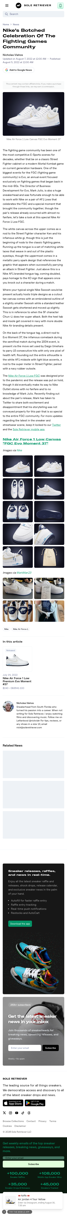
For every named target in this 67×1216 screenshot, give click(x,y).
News (16, 24)
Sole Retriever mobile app (28, 429)
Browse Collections (13, 1121)
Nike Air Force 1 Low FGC (24, 375)
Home (6, 24)
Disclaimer (20, 1125)
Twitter (56, 425)
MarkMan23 (23, 572)
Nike (19, 450)
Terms (52, 1121)
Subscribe (50, 1047)
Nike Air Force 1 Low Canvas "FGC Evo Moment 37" (32, 441)
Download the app (20, 923)
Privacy (42, 1121)
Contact (31, 1121)
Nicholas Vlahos (13, 55)
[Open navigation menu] (7, 5)
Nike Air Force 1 (20, 629)
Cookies (7, 1125)
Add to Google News (20, 69)
